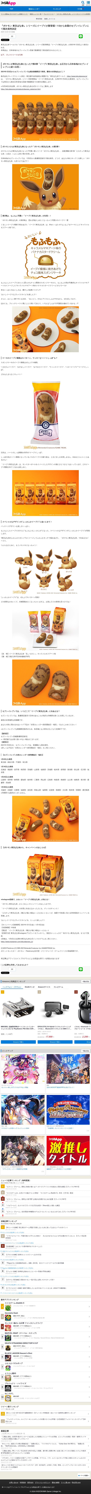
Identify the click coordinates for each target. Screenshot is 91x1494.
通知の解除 (55, 1482)
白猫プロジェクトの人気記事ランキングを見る (15, 1251)
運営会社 (30, 1482)
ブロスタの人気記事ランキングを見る (13, 1259)
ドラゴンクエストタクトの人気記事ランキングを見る (17, 1293)
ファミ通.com (65, 1482)
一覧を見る (85, 981)
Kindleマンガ (29, 987)
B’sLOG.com (76, 1482)
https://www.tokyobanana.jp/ (77, 76)
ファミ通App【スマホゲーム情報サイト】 (14, 14)
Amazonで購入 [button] (18, 1042)
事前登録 (39, 19)
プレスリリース (49, 14)
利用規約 (23, 1482)
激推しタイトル (49, 19)
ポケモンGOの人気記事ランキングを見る (13, 1284)
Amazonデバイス (44, 987)
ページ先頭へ (84, 1475)
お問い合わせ (13, 1482)
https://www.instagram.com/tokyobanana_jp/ (17, 941)
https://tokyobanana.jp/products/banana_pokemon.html (21, 89)
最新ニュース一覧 (36, 14)
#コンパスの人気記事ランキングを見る (13, 1232)
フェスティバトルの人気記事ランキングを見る (15, 1276)
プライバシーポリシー (42, 1482)
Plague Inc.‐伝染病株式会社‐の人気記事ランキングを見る (17, 1268)
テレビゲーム (58, 987)
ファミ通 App (8, 3)
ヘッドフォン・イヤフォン (12, 987)
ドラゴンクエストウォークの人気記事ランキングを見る (18, 1243)
